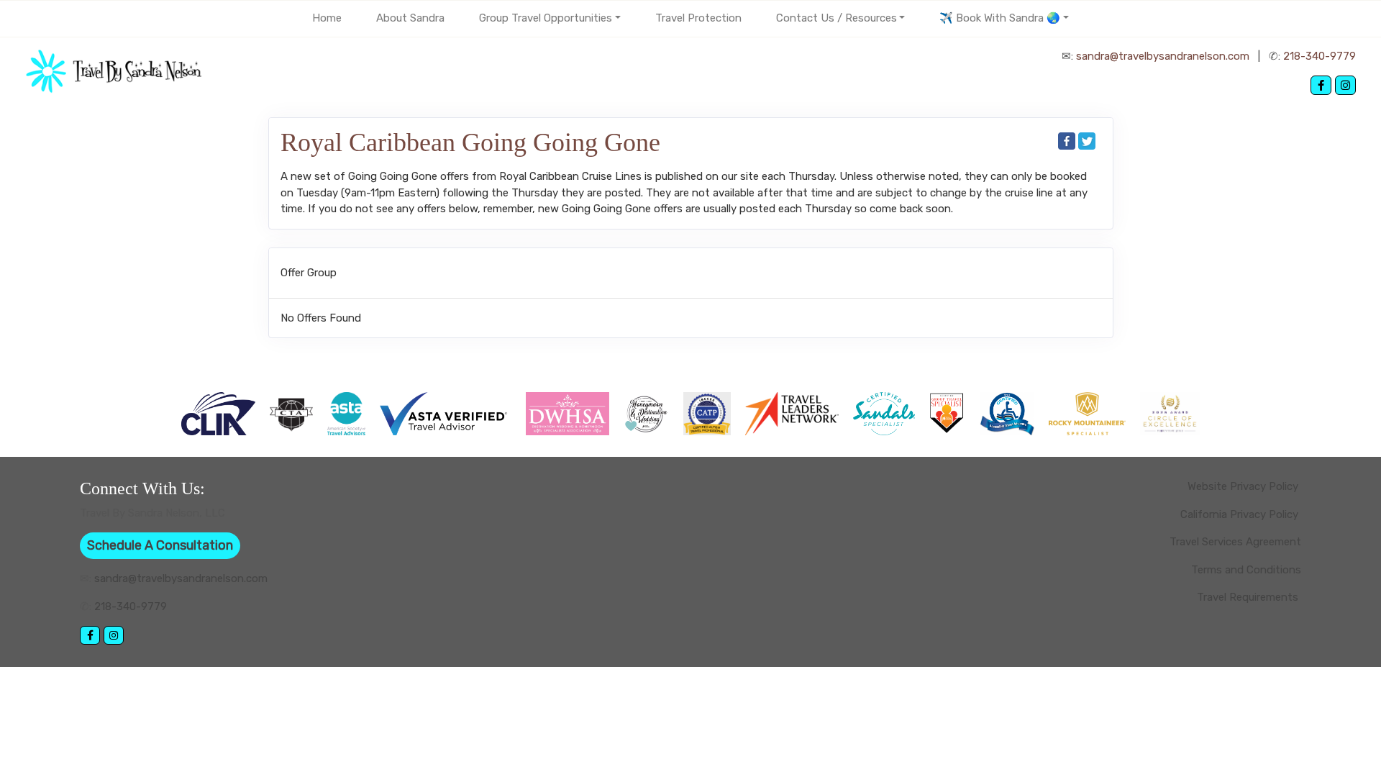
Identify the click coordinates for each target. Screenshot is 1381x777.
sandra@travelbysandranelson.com (1162, 56)
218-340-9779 (1319, 56)
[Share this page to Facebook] (1066, 141)
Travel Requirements (1249, 597)
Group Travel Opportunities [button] (545, 18)
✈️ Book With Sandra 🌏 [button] (999, 18)
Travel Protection (698, 18)
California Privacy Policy (1240, 514)
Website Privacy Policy (1244, 486)
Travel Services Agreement (1235, 541)
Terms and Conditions (1246, 569)
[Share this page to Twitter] (1086, 141)
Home (327, 18)
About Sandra (410, 18)
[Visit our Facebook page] (1321, 85)
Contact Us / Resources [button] (836, 18)
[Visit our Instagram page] (1345, 85)
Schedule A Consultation (160, 545)
